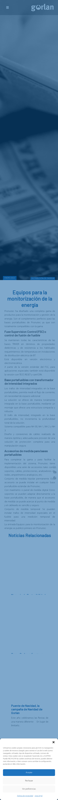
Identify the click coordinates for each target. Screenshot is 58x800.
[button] (53, 742)
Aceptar (29, 772)
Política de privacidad (25, 796)
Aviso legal (39, 796)
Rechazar (29, 781)
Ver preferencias (29, 789)
